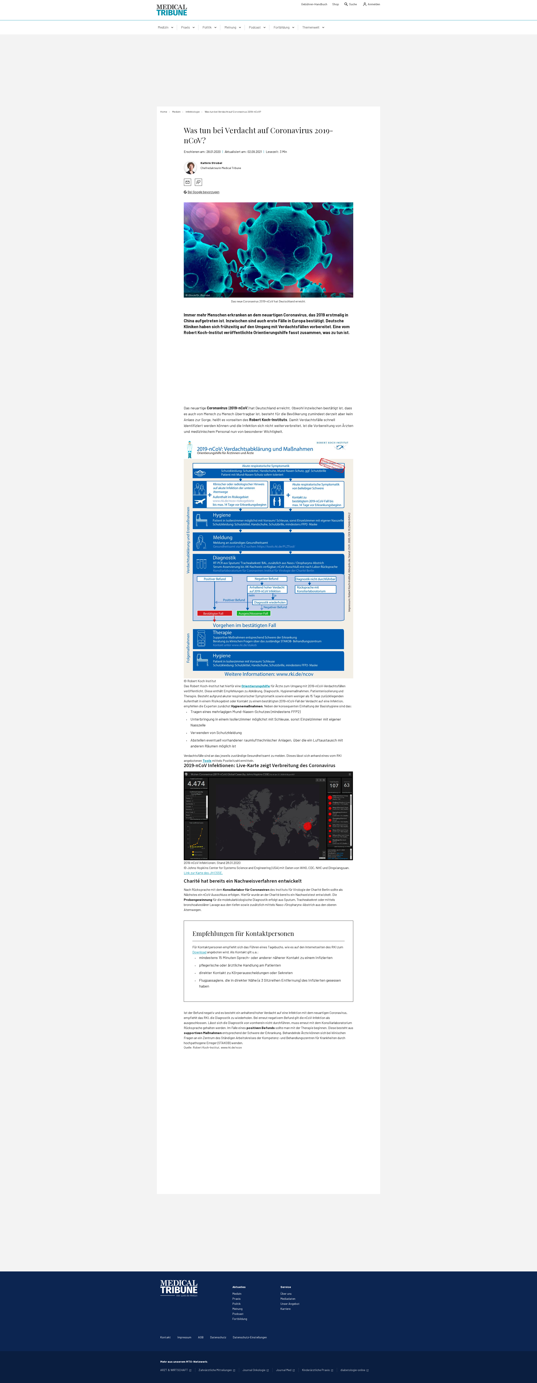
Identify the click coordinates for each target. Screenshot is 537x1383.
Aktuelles (239, 1287)
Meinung (237, 1308)
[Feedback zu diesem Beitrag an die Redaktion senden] (198, 182)
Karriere (285, 1308)
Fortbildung (239, 1319)
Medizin (236, 1293)
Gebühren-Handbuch (314, 4)
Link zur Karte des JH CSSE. (203, 873)
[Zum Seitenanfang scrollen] (529, 1375)
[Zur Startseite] (171, 10)
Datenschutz (218, 1337)
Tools (207, 760)
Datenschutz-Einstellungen (250, 1337)
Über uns (286, 1293)
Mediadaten (287, 1298)
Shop (335, 4)
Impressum (184, 1337)
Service (285, 1287)
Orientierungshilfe (255, 686)
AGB (200, 1337)
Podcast (238, 1313)
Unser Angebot (290, 1303)
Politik (236, 1303)
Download (199, 952)
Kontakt (165, 1337)
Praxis (236, 1298)
